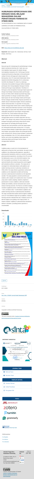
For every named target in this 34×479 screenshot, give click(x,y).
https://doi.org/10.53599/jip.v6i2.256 (14, 48)
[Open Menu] (1, 1)
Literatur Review (10, 383)
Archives (8, 5)
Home (3, 5)
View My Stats (13, 427)
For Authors (5, 439)
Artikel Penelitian (10, 387)
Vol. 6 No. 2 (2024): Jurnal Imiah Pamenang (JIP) (13, 7)
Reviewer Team (10, 375)
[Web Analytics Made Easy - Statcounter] (5, 427)
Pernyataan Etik (10, 390)
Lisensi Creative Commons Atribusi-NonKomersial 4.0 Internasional (10, 474)
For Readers (5, 437)
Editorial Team (9, 372)
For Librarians (5, 441)
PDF (5, 280)
